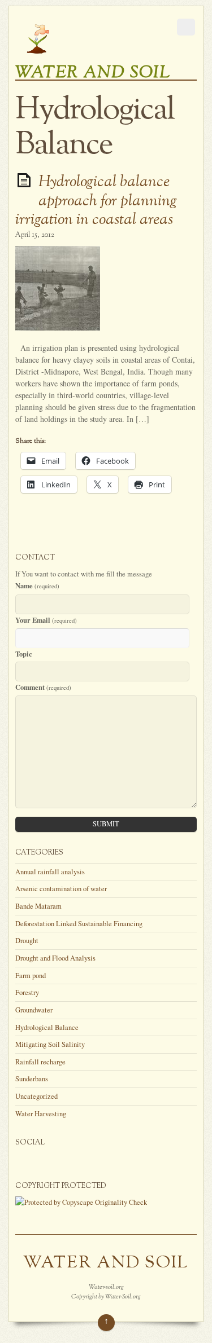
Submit (106, 824)
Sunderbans (31, 1079)
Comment (43, 687)
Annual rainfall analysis (50, 872)
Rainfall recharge (40, 1062)
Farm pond (30, 975)
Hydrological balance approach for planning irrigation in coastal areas (96, 201)
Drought (26, 940)
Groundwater (34, 1010)
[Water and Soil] (37, 55)
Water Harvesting (40, 1114)
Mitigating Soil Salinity (50, 1044)
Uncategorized (36, 1096)
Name (37, 585)
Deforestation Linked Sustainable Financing (78, 923)
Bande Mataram (38, 906)
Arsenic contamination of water (61, 888)
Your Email (46, 620)
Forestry (27, 992)
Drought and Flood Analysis (55, 958)
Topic (23, 654)
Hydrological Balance (47, 1027)
